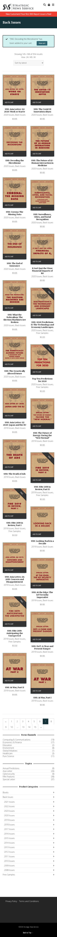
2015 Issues (9, 838)
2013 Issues (9, 847)
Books (5, 792)
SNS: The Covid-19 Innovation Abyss (42, 110)
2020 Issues (9, 114)
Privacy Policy (11, 901)
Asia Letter (7, 771)
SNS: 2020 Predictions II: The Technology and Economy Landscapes (42, 324)
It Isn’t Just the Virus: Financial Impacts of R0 (42, 271)
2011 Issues (9, 856)
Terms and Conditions (29, 901)
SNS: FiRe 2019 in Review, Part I (14, 524)
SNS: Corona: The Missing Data (14, 213)
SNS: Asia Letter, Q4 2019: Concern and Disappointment (14, 579)
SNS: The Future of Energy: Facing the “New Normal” (42, 435)
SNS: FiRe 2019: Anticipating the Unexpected (15, 633)
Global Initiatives (10, 750)
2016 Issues (9, 833)
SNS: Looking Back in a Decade (42, 542)
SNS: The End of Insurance (14, 264)
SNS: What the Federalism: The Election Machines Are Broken (14, 318)
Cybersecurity (9, 774)
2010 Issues (9, 861)
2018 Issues (9, 824)
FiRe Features (9, 776)
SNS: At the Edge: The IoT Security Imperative (42, 595)
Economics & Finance (12, 742)
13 (23, 727)
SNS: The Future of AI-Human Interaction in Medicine (42, 163)
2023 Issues (9, 811)
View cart (42, 43)
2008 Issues (9, 870)
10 (12, 727)
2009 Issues (9, 865)
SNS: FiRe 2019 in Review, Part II (42, 488)
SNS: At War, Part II (14, 687)
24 (27, 57)
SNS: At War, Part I (42, 697)
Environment (8, 748)
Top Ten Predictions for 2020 (42, 380)
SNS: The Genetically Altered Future (14, 372)
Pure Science (8, 756)
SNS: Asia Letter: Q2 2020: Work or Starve (14, 110)
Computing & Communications (16, 739)
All (35, 57)
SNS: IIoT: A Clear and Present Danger (42, 647)
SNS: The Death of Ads (15, 474)
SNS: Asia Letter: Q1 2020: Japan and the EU (14, 423)
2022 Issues (9, 806)
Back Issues (20, 114)
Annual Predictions (11, 768)
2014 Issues (9, 842)
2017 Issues (9, 829)
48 (31, 57)
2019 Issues (9, 428)
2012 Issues (9, 852)
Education (7, 745)
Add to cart (9, 102)
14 (29, 727)
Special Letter (9, 779)
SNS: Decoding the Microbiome (14, 161)
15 (35, 727)
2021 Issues (9, 802)
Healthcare (7, 753)
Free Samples (42, 333)
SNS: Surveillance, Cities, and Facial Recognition (42, 217)
